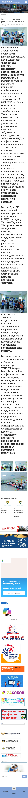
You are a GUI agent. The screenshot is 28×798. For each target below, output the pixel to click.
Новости (4, 15)
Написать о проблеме (14, 593)
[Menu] (26, 2)
